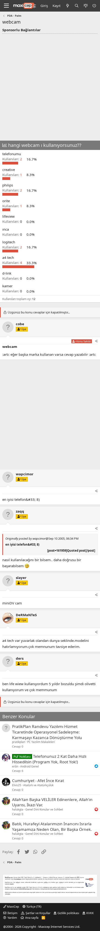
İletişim (12, 913)
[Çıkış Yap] (94, 5)
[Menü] (6, 6)
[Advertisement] (50, 86)
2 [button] (12, 159)
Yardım (12, 918)
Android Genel (29, 766)
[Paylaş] (96, 341)
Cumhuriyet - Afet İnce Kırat (38, 780)
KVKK (90, 913)
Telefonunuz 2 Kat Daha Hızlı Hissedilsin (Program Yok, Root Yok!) (49, 759)
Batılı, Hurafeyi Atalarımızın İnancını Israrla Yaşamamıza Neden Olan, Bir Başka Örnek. (52, 826)
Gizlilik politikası (68, 913)
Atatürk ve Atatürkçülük (38, 785)
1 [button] (12, 174)
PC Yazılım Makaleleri (41, 742)
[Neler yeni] (67, 5)
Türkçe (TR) (33, 906)
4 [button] (12, 262)
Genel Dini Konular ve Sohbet (44, 809)
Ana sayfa (31, 918)
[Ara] (76, 5)
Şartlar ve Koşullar (38, 913)
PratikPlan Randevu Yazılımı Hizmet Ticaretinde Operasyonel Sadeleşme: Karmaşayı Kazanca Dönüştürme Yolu (47, 732)
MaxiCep (12, 906)
